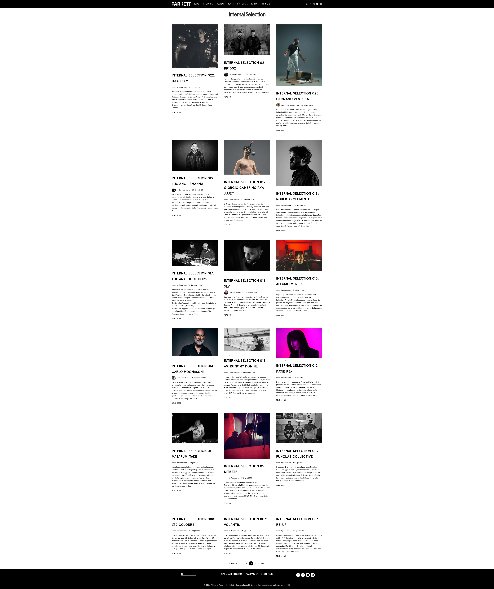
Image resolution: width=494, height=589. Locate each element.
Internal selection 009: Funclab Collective (298, 453)
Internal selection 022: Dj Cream (193, 78)
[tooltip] (310, 4)
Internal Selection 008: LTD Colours (193, 522)
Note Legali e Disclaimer (231, 574)
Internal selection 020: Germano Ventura (298, 96)
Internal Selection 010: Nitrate (245, 469)
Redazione (183, 87)
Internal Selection (191, 70)
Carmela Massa (236, 74)
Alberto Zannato (237, 292)
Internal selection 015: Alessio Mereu (297, 281)
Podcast (206, 70)
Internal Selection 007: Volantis (245, 522)
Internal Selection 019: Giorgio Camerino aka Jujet (245, 187)
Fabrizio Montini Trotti (291, 105)
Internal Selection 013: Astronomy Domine (245, 363)
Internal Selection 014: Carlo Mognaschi (193, 369)
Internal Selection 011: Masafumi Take (193, 453)
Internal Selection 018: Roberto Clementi (297, 196)
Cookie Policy (267, 574)
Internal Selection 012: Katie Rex (297, 368)
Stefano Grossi (184, 378)
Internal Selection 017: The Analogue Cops (193, 276)
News (257, 57)
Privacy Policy (251, 574)
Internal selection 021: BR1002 (245, 65)
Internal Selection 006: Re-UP (298, 522)
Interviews (260, 273)
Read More (176, 112)
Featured (176, 70)
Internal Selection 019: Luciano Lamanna (193, 181)
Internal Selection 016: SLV (245, 283)
